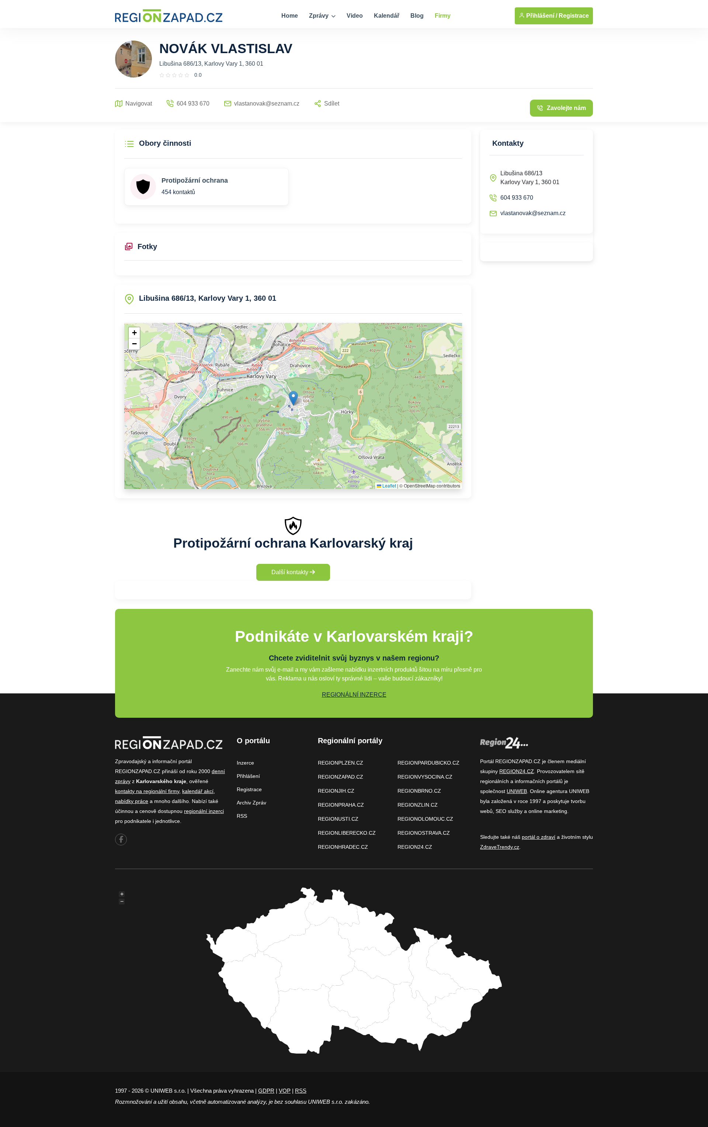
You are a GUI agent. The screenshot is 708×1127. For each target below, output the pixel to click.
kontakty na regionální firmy (147, 791)
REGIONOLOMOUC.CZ (425, 819)
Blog (417, 16)
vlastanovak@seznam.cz (533, 213)
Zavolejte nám (566, 108)
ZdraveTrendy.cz (499, 847)
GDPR (266, 1091)
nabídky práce (131, 801)
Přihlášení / (541, 16)
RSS (242, 816)
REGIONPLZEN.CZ (340, 763)
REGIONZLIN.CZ (418, 805)
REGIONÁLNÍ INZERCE (354, 695)
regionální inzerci (204, 811)
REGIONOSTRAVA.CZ (424, 833)
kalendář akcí (198, 791)
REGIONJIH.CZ (336, 791)
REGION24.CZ (415, 847)
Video (355, 16)
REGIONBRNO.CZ (419, 791)
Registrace (574, 16)
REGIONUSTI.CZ (338, 819)
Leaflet (388, 485)
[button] (293, 398)
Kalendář (386, 16)
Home (289, 16)
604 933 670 (516, 197)
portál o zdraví (538, 837)
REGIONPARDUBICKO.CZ (428, 763)
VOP (285, 1091)
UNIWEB (517, 791)
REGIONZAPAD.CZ (340, 777)
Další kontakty (290, 572)
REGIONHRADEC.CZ (343, 847)
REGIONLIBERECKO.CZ (347, 833)
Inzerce (245, 763)
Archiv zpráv (251, 803)
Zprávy (319, 16)
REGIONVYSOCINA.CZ (425, 777)
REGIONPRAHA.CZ (341, 805)
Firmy (443, 16)
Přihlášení (248, 776)
